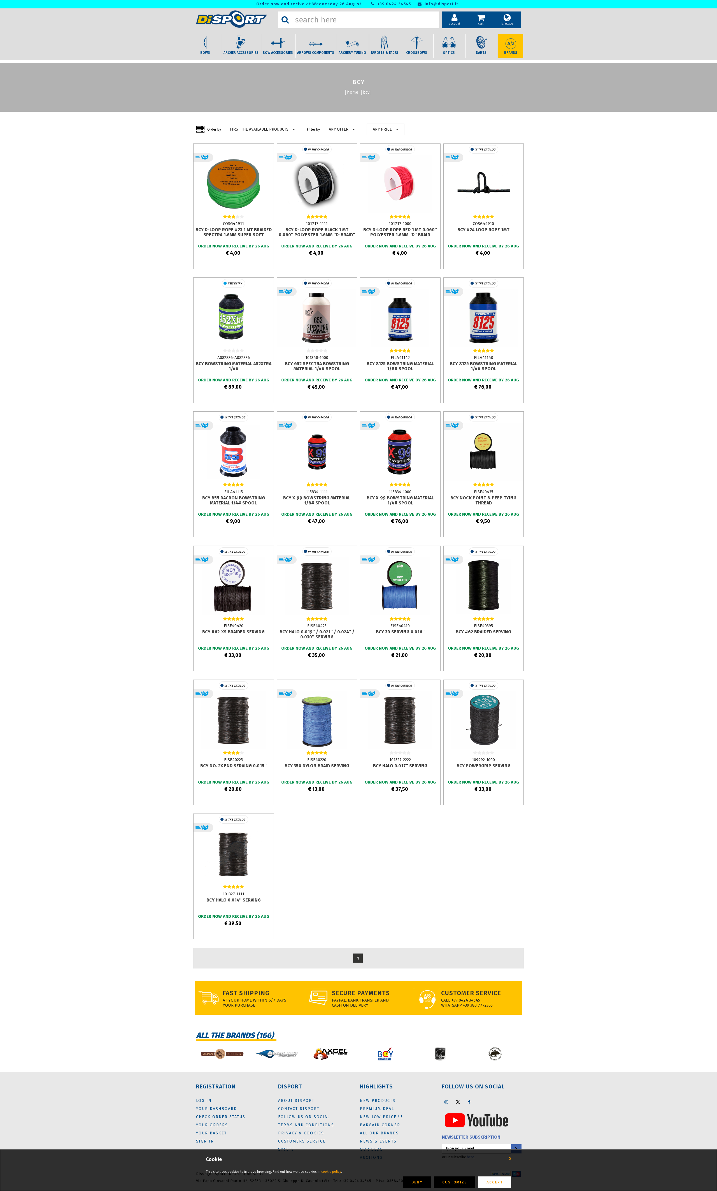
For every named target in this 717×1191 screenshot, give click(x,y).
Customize (454, 1182)
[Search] (285, 19)
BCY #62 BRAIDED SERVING (483, 631)
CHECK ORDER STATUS (220, 1116)
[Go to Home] (235, 19)
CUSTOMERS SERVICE (302, 1141)
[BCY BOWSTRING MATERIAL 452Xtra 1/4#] (233, 317)
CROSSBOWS (416, 53)
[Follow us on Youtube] (476, 1119)
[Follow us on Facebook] (469, 1101)
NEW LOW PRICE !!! (381, 1116)
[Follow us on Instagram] (446, 1101)
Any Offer (338, 129)
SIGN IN (205, 1141)
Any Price (382, 129)
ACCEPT (494, 1182)
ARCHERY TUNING (352, 53)
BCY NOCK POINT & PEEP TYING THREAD (483, 500)
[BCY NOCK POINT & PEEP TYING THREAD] (483, 451)
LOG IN (204, 1100)
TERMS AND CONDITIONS (306, 1125)
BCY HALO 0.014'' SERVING (233, 900)
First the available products (259, 129)
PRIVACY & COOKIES (301, 1133)
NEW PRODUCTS (377, 1100)
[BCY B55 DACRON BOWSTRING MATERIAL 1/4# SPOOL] (233, 451)
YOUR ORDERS (212, 1125)
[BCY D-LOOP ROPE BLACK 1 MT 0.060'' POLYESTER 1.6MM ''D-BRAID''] (317, 183)
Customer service (471, 993)
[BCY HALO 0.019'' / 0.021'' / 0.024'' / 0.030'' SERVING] (317, 585)
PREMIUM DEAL (377, 1108)
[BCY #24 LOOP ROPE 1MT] (483, 183)
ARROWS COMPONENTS (315, 53)
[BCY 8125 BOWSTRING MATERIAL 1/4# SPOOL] (483, 317)
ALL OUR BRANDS (379, 1133)
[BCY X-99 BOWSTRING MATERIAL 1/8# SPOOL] (317, 451)
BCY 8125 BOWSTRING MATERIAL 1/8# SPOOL (400, 366)
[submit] (516, 1148)
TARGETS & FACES (384, 53)
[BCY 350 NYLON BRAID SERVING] (317, 719)
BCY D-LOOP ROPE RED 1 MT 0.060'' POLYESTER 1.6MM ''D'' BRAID (400, 232)
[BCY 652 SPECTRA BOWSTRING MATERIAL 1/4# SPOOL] (317, 317)
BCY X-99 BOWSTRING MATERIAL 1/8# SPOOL (316, 500)
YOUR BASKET (211, 1133)
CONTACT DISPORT (299, 1108)
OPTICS (449, 53)
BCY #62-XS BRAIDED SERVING (233, 631)
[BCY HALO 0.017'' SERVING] (400, 719)
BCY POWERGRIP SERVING (484, 765)
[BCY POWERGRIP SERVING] (483, 719)
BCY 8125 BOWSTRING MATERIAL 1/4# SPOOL (483, 366)
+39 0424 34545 (393, 4)
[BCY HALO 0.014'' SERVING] (233, 853)
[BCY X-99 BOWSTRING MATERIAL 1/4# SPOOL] (400, 451)
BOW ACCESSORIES (278, 53)
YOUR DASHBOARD (216, 1108)
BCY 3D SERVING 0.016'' (400, 631)
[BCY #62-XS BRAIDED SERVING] (233, 585)
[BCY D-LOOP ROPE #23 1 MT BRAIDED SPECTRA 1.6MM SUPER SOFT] (233, 183)
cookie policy (331, 1172)
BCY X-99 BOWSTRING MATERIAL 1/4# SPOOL (400, 500)
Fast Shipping (246, 993)
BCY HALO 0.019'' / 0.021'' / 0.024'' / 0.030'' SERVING (317, 634)
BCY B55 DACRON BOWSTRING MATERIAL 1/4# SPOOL (233, 500)
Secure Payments (361, 993)
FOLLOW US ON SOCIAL (304, 1116)
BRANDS (510, 53)
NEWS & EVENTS (378, 1141)
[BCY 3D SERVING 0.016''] (400, 585)
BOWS (205, 53)
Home (352, 92)
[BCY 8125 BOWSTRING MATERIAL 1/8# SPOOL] (400, 317)
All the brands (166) (235, 1035)
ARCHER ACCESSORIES (241, 53)
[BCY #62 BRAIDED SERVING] (483, 585)
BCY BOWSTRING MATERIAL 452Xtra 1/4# (233, 366)
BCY (366, 92)
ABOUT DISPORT (296, 1100)
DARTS (481, 53)
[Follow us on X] (457, 1101)
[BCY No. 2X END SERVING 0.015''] (233, 719)
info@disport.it (440, 4)
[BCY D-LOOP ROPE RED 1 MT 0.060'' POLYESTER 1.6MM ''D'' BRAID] (400, 183)
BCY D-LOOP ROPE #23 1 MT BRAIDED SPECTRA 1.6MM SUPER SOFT (233, 232)
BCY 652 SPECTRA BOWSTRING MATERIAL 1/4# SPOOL (317, 366)
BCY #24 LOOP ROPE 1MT (483, 229)
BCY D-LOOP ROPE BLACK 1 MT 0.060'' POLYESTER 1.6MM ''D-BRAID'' (317, 232)
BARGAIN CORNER (380, 1125)
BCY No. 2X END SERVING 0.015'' (233, 765)
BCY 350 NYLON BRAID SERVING (317, 765)
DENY (417, 1182)
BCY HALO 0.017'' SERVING (400, 765)
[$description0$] (199, 1054)
